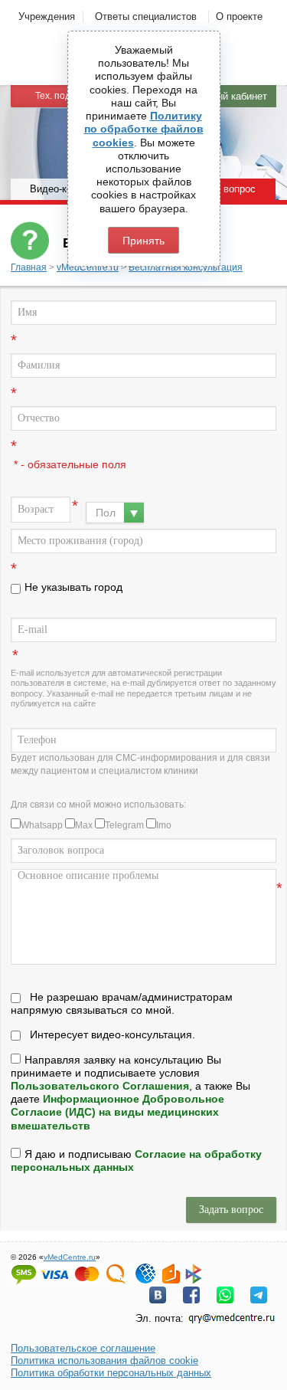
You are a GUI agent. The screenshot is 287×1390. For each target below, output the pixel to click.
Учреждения (46, 16)
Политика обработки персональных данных (111, 1373)
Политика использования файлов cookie (104, 1360)
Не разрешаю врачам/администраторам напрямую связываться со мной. (122, 1003)
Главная (29, 267)
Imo (163, 825)
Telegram (124, 825)
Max (84, 825)
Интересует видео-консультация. (112, 1034)
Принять (143, 240)
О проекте (239, 16)
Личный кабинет (230, 96)
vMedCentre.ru (88, 267)
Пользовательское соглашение (83, 1348)
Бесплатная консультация (186, 267)
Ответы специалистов (146, 16)
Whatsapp (42, 825)
